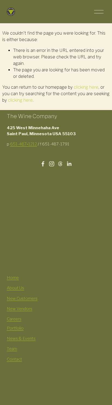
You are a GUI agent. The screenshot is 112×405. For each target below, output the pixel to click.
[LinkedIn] (69, 164)
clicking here (86, 87)
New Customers (22, 298)
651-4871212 (23, 144)
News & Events (21, 338)
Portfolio (15, 328)
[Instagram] (51, 164)
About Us (15, 288)
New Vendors (19, 308)
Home (13, 277)
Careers (14, 319)
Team (12, 348)
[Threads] (60, 164)
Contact (14, 359)
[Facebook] (43, 164)
